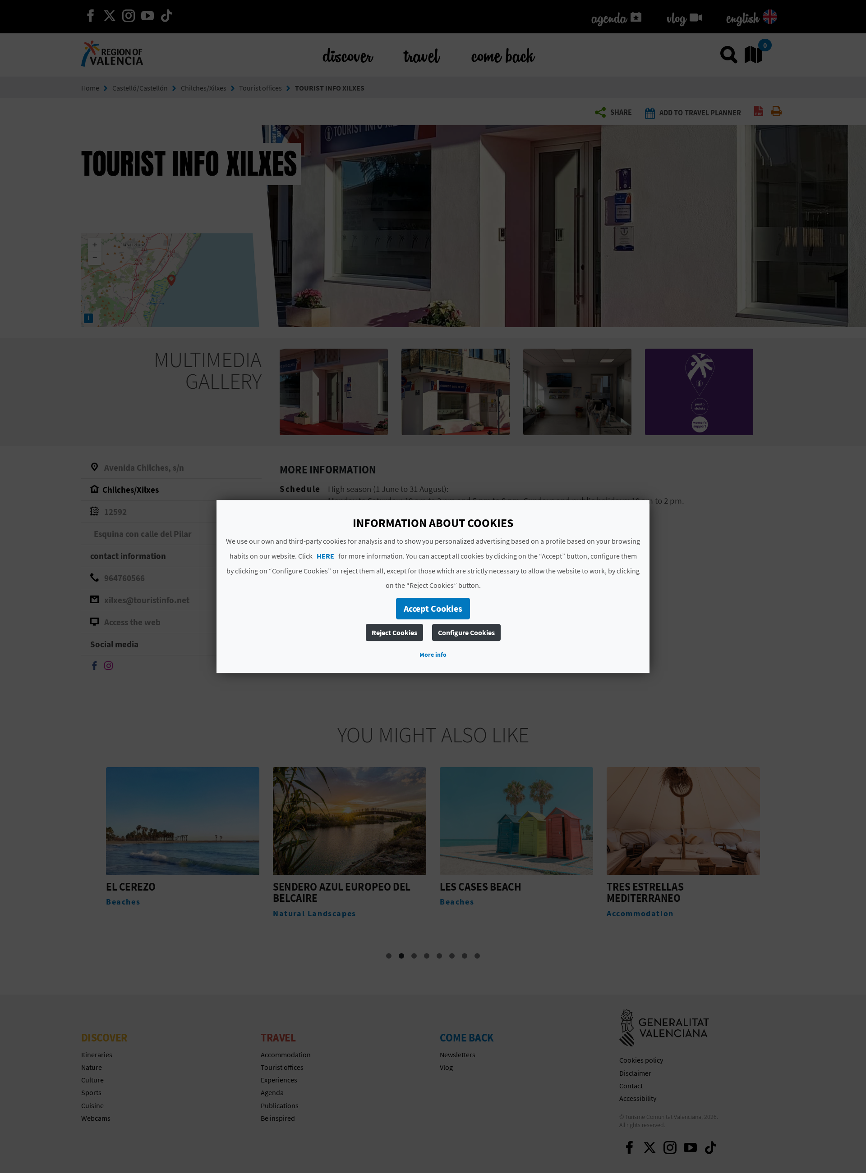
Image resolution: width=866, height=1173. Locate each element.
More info (433, 654)
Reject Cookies (394, 632)
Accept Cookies (433, 608)
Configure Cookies (466, 632)
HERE (325, 555)
